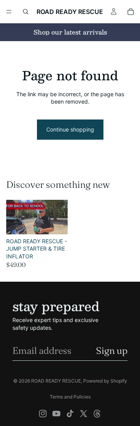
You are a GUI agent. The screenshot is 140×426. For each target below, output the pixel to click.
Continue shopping (70, 129)
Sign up (112, 350)
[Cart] (130, 11)
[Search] (25, 11)
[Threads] (97, 413)
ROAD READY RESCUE (56, 381)
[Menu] (9, 12)
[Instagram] (42, 413)
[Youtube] (56, 413)
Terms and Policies (70, 397)
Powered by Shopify (105, 381)
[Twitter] (83, 413)
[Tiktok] (70, 413)
